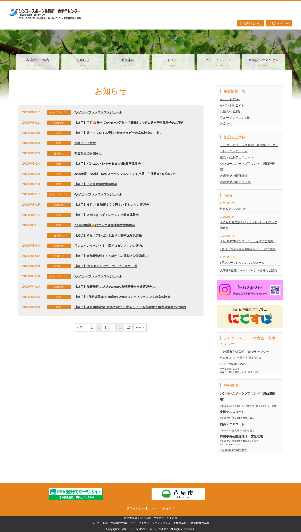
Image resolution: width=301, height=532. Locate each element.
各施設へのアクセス (263, 62)
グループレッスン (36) (235, 117)
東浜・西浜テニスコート (237, 157)
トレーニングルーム (234, 151)
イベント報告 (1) (231, 105)
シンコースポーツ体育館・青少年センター (249, 145)
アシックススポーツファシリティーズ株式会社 (159, 523)
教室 (58, 132)
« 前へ (81, 327)
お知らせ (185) (230, 111)
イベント (173, 62)
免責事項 (168, 508)
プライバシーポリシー (142, 508)
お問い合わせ (252, 23)
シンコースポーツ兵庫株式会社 (110, 523)
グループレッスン (218, 62)
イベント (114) (230, 99)
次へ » (140, 327)
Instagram (282, 23)
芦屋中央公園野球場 (234, 176)
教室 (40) (226, 123)
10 (128, 327)
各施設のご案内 (37, 62)
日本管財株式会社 (198, 523)
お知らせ (82, 62)
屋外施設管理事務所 (234, 450)
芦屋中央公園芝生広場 (235, 182)
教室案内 (128, 62)
